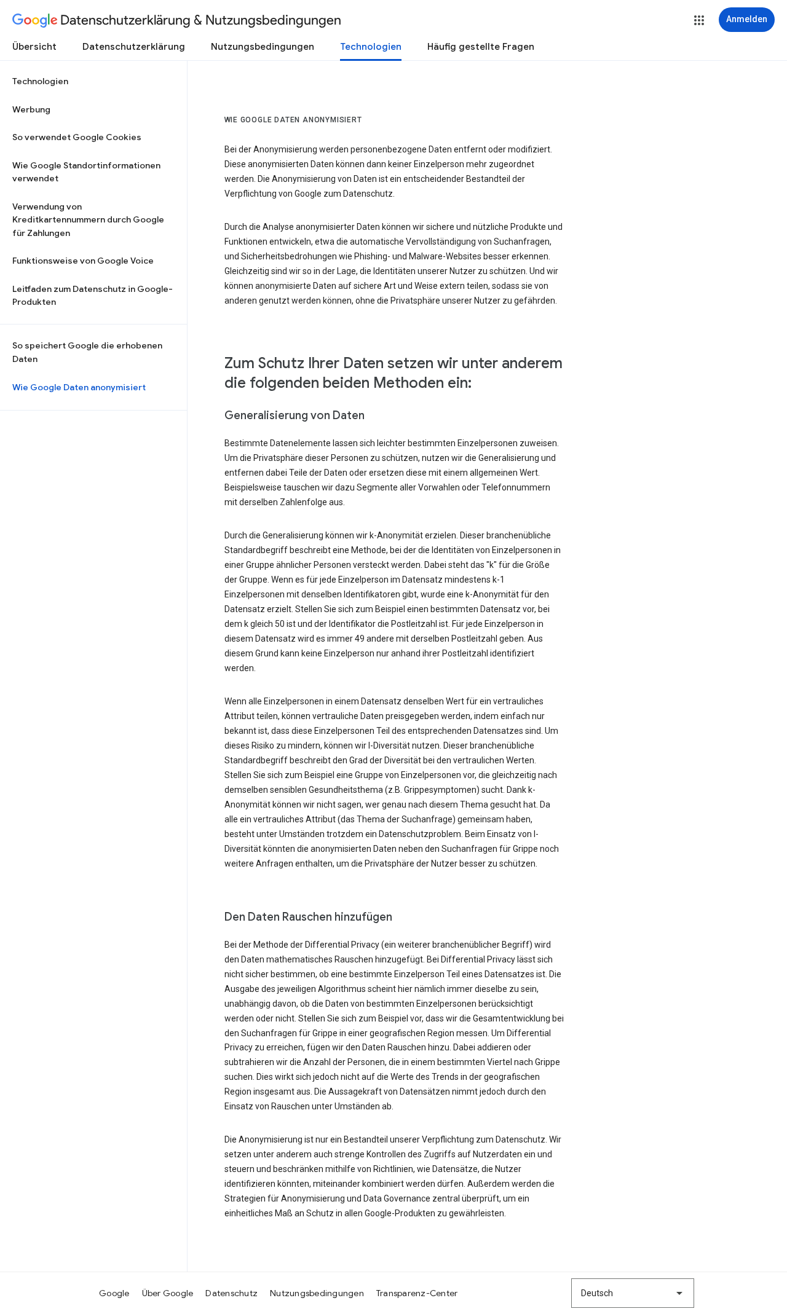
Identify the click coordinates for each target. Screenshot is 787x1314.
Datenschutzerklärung (133, 46)
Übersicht (34, 46)
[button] (699, 20)
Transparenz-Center (417, 1293)
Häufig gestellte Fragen (480, 46)
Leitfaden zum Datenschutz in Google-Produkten (92, 295)
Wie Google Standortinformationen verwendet (86, 172)
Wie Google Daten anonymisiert (79, 387)
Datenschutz (231, 1293)
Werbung (31, 109)
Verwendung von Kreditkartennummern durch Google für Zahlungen (88, 219)
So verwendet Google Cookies (76, 137)
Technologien (370, 46)
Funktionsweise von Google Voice (83, 260)
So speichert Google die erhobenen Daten (87, 352)
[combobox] (632, 1293)
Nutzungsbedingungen (262, 46)
